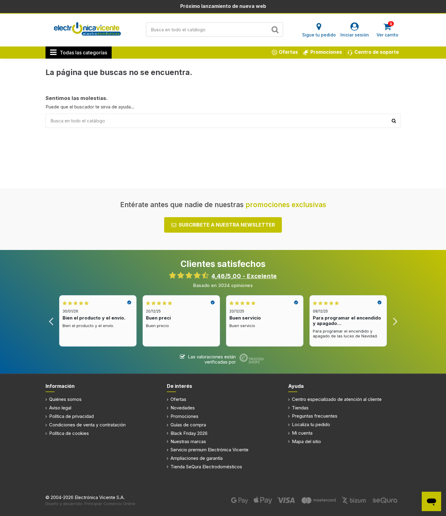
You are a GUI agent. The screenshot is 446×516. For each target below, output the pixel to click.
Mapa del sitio (306, 441)
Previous (51, 321)
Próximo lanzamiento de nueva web (223, 6)
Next (394, 321)
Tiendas (300, 408)
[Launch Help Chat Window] (431, 501)
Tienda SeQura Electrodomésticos (206, 467)
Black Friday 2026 (189, 433)
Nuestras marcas (188, 441)
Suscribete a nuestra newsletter (227, 225)
